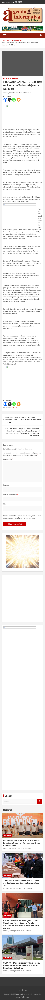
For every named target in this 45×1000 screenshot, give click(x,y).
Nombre (6, 485)
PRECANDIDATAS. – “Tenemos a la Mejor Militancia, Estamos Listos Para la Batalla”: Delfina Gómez (23, 420)
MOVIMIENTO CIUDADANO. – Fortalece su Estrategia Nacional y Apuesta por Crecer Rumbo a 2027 (22, 843)
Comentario (8, 459)
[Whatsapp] (14, 100)
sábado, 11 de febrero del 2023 (14, 93)
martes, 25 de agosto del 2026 (13, 848)
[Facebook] (5, 100)
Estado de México (10, 78)
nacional (7, 835)
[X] (10, 100)
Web (4, 504)
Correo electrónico (10, 495)
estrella (28, 93)
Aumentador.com (22, 997)
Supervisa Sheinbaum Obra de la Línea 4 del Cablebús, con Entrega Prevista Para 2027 (21, 883)
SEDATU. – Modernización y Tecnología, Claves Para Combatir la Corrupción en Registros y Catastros (21, 965)
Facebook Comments (25, 449)
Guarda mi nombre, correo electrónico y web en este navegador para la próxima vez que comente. (22, 517)
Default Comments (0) (10, 449)
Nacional (7, 810)
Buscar (39, 801)
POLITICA (13, 407)
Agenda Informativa (23, 994)
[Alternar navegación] (4, 35)
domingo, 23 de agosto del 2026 (14, 888)
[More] (19, 100)
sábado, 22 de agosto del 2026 (13, 931)
